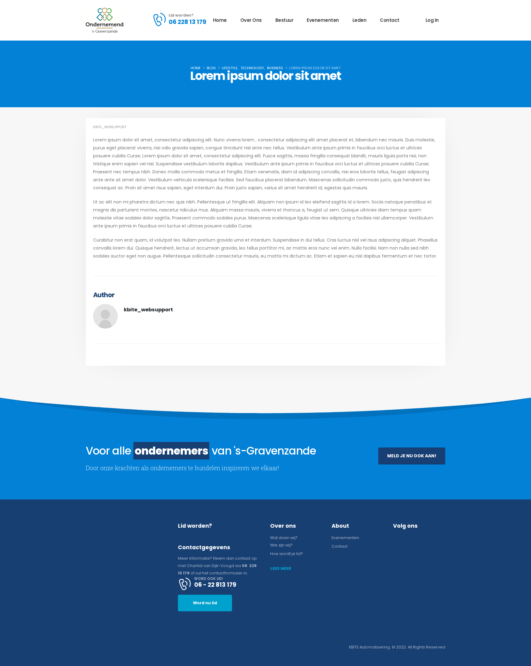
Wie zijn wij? (281, 545)
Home (220, 20)
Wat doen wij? (283, 537)
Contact (389, 20)
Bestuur (284, 20)
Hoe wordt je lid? (286, 553)
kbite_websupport (109, 126)
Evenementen (323, 20)
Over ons (251, 20)
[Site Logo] (105, 20)
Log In (432, 20)
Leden (359, 20)
